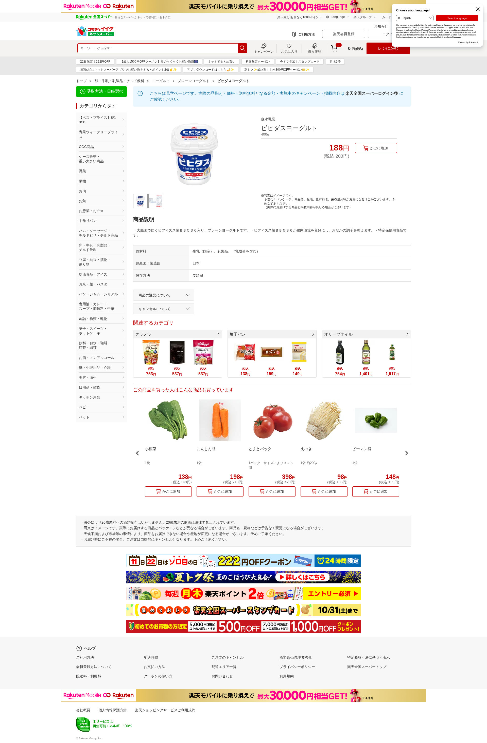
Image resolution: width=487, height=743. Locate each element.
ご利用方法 (306, 34)
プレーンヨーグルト (194, 81)
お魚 (82, 201)
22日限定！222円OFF (95, 61)
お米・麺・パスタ (93, 284)
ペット (84, 417)
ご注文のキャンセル (228, 657)
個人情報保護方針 (112, 710)
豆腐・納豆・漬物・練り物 (95, 262)
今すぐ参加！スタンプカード (300, 61)
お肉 (82, 191)
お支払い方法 (154, 667)
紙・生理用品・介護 (95, 368)
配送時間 (151, 657)
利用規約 (287, 676)
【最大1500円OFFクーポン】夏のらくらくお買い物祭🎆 (159, 61)
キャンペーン (264, 51)
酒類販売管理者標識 (295, 657)
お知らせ (381, 26)
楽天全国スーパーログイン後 (371, 93)
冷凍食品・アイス (93, 274)
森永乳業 (268, 119)
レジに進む (388, 48)
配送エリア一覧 (224, 667)
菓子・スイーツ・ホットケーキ (93, 331)
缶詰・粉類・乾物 (93, 319)
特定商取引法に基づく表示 (368, 657)
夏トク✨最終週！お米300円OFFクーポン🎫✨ (276, 69)
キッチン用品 (89, 397)
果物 (82, 181)
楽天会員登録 (343, 34)
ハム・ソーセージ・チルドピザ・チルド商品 (98, 233)
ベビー (84, 407)
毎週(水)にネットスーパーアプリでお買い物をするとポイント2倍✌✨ (128, 69)
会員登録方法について (94, 667)
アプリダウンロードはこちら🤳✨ (210, 69)
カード (386, 17)
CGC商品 (86, 147)
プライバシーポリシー (297, 667)
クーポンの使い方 (158, 676)
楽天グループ (363, 17)
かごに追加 (379, 148)
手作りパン (88, 221)
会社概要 (83, 710)
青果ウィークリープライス (98, 134)
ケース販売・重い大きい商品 (91, 159)
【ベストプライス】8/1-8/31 (98, 120)
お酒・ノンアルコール (96, 358)
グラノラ (143, 334)
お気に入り (289, 51)
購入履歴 (314, 51)
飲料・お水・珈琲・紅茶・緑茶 (95, 345)
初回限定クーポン (258, 61)
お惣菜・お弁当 (91, 211)
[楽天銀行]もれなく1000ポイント (299, 17)
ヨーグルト (161, 81)
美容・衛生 (88, 377)
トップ (81, 81)
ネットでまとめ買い (221, 61)
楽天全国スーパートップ (366, 667)
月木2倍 (335, 61)
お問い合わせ (222, 676)
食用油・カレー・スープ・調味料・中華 (96, 306)
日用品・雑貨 (89, 387)
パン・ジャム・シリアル (98, 294)
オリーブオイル (338, 334)
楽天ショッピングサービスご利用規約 (165, 710)
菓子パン (238, 334)
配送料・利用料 (88, 676)
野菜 (82, 171)
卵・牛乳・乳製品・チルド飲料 (119, 81)
